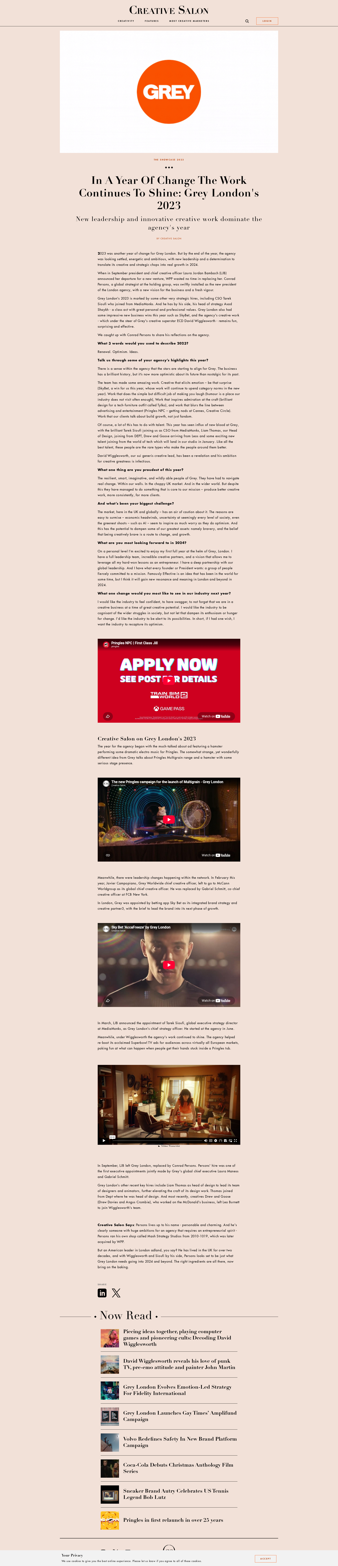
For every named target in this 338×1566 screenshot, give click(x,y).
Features (152, 21)
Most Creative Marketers (189, 21)
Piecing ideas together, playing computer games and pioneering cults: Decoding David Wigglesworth (177, 1338)
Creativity (126, 21)
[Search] (247, 21)
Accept (265, 1559)
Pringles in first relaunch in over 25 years (173, 1520)
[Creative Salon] (169, 10)
